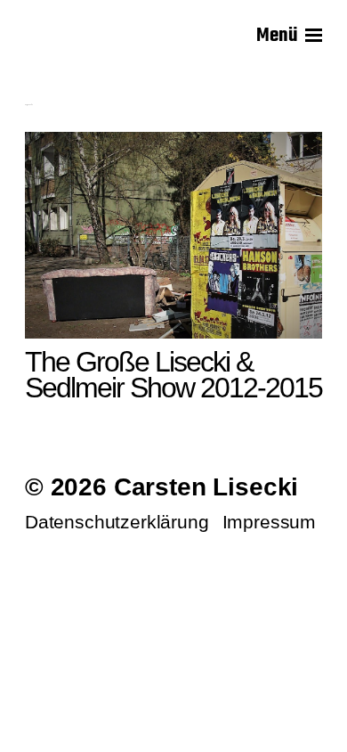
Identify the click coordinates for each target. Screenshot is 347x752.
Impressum (269, 521)
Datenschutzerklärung (117, 521)
